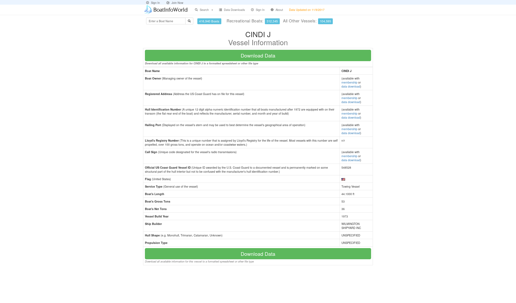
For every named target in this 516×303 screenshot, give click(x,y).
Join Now (177, 3)
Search (204, 10)
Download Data (258, 55)
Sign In (155, 3)
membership (349, 82)
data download (350, 86)
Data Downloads (234, 10)
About (279, 10)
